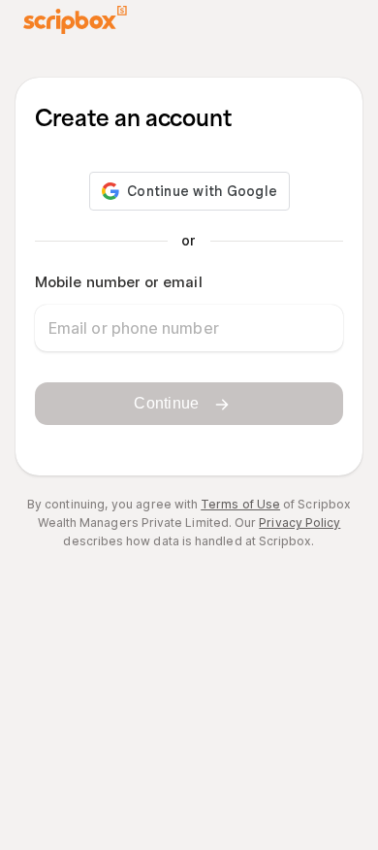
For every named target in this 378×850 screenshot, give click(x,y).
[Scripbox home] (75, 20)
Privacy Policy (299, 522)
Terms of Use (240, 504)
